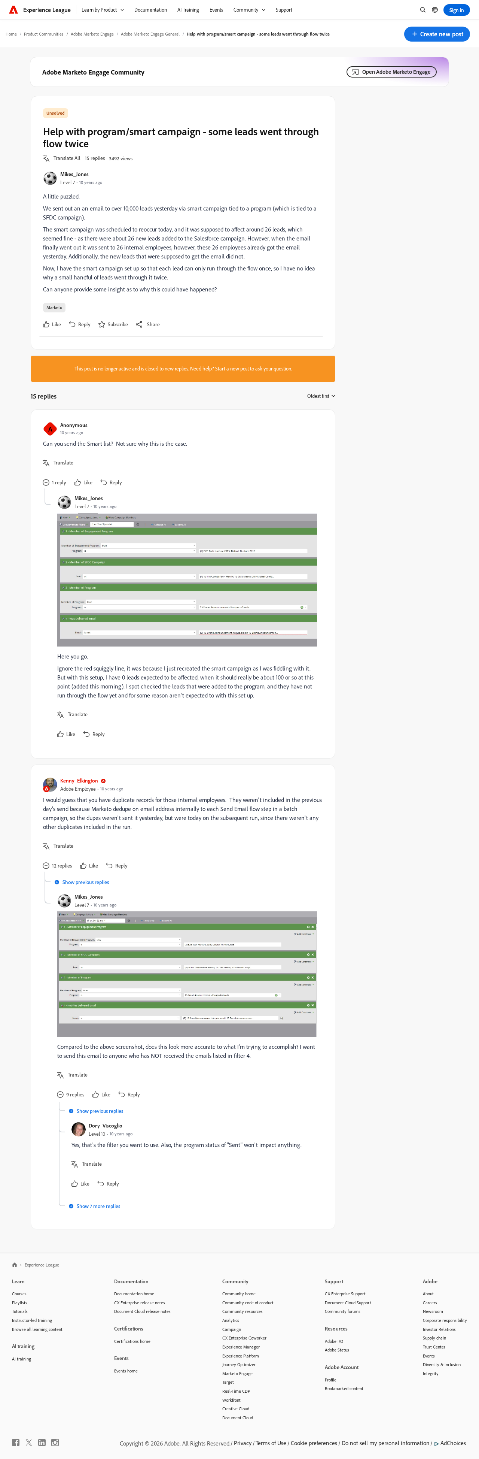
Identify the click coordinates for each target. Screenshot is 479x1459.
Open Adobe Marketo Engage (396, 71)
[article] (181, 455)
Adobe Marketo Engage (92, 34)
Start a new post (232, 368)
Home (11, 34)
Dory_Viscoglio (105, 1125)
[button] (437, 34)
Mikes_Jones (74, 174)
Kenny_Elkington (79, 780)
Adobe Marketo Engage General (150, 34)
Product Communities (44, 34)
